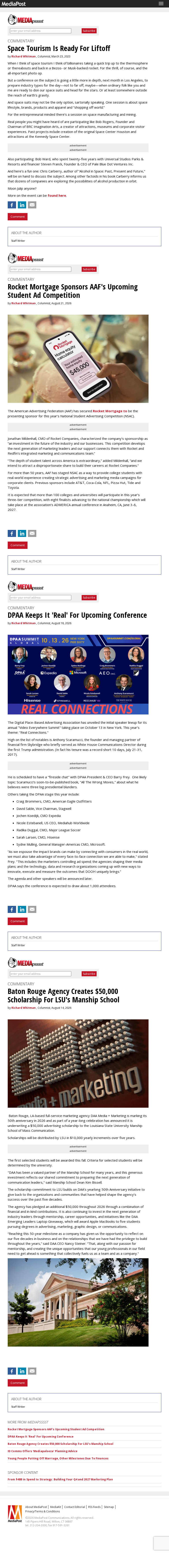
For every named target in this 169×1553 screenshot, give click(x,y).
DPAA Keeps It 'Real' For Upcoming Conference (40, 1436)
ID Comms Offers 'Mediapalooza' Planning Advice (43, 1451)
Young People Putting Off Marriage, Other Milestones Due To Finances (58, 1458)
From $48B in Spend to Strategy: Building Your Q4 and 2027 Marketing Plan (60, 1479)
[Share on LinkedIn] (22, 204)
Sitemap (109, 1507)
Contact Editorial (74, 1507)
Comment (18, 217)
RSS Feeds (94, 1507)
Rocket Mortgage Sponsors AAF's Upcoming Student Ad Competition (56, 1429)
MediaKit (55, 1507)
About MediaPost (36, 1507)
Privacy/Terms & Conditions (42, 1511)
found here (57, 195)
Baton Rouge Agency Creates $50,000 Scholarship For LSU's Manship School (61, 1444)
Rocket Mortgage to (110, 411)
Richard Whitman (23, 56)
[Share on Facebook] (12, 204)
